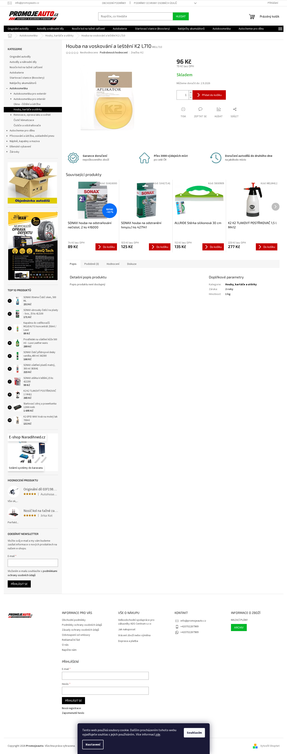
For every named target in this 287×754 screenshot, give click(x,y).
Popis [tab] (73, 264)
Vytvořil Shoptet (270, 746)
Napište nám (69, 650)
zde (157, 734)
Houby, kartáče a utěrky (28, 110)
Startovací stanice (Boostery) (27, 78)
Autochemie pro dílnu (22, 131)
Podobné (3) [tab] (91, 264)
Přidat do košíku (212, 95)
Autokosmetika (19, 88)
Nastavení (93, 744)
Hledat (181, 16)
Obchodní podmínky (114, 3)
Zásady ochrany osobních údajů (80, 630)
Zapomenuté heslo (73, 713)
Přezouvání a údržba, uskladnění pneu (32, 136)
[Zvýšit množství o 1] (191, 92)
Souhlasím (194, 733)
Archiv (239, 627)
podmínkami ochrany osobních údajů (32, 573)
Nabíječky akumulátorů (23, 83)
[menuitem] (18, 29)
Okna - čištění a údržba (27, 104)
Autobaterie (17, 73)
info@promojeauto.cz (193, 621)
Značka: (137, 53)
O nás (65, 645)
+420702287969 (189, 626)
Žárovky (14, 152)
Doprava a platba (128, 641)
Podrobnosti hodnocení (114, 53)
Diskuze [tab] (131, 264)
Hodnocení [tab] (113, 264)
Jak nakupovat (126, 629)
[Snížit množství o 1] (191, 97)
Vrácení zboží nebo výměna (134, 635)
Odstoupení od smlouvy (76, 635)
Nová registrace (71, 708)
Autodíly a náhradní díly (23, 62)
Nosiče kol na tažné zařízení (26, 67)
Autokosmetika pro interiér (30, 99)
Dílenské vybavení (20, 147)
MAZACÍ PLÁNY (239, 620)
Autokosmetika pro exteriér (30, 94)
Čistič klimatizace (24, 120)
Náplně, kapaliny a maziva (25, 141)
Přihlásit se (19, 584)
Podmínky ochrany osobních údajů (155, 3)
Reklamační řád (71, 640)
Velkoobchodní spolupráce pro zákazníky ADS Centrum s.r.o (136, 622)
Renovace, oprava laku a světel (32, 115)
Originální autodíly (20, 57)
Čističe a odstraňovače (27, 125)
